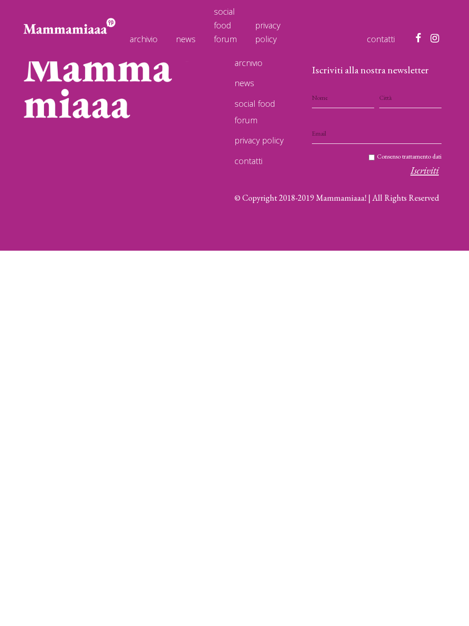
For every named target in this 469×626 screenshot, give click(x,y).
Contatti (381, 38)
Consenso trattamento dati (409, 156)
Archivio (144, 38)
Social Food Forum (225, 25)
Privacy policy (267, 32)
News (186, 38)
